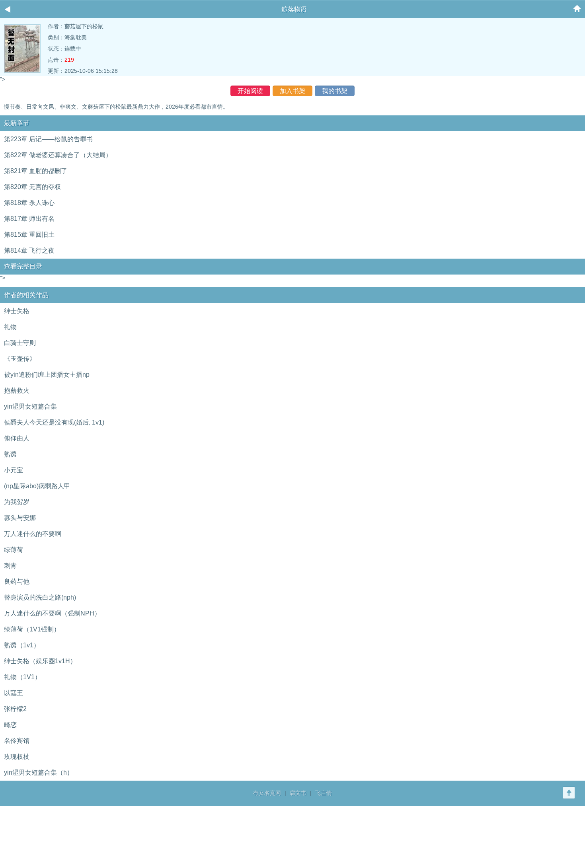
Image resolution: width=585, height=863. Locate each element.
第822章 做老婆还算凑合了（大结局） (58, 155)
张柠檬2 (15, 708)
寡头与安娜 (20, 517)
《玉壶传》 (20, 358)
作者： (56, 26)
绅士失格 (16, 311)
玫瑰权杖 (16, 756)
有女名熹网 (267, 793)
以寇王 (13, 693)
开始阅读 (250, 91)
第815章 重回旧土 (29, 234)
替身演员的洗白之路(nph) (40, 597)
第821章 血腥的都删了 (35, 171)
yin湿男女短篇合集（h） (38, 772)
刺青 (10, 565)
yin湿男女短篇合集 (30, 406)
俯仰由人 (16, 438)
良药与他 (16, 581)
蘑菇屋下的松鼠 (83, 26)
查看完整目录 (23, 266)
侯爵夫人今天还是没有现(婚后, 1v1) (54, 422)
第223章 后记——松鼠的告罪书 (48, 139)
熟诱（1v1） (22, 645)
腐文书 (298, 793)
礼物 (10, 326)
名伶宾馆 (16, 740)
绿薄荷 (13, 549)
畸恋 (10, 724)
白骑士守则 (20, 342)
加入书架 (292, 91)
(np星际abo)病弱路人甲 (37, 486)
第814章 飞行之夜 (29, 250)
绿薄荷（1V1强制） (32, 629)
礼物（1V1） (22, 677)
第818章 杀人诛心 (29, 202)
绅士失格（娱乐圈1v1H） (40, 661)
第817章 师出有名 (29, 218)
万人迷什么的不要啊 (32, 533)
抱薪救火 (16, 390)
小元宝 (13, 470)
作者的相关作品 (26, 295)
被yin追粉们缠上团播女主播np (47, 374)
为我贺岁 (16, 502)
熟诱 (10, 454)
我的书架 (334, 91)
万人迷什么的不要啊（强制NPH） (52, 613)
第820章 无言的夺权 (32, 186)
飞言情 (323, 793)
